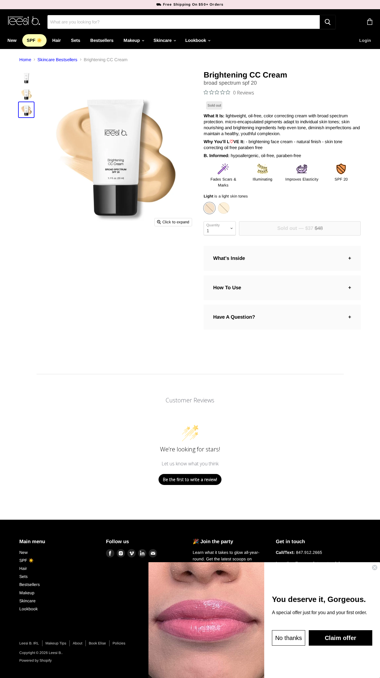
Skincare (163, 40)
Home (25, 59)
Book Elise (97, 643)
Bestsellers (101, 40)
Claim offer (340, 638)
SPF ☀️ (34, 40)
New (12, 40)
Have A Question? (234, 317)
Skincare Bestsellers (57, 59)
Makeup (132, 40)
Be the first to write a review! (190, 479)
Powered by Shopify (35, 660)
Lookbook (196, 40)
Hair (56, 40)
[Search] (327, 22)
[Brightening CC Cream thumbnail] (26, 77)
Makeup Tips (55, 643)
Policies (119, 643)
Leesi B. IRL (29, 643)
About (77, 643)
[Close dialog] (375, 567)
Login (365, 40)
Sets (75, 40)
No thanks (288, 638)
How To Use (227, 287)
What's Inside (229, 258)
